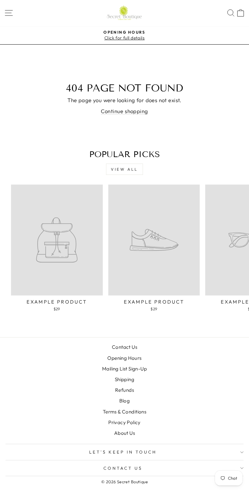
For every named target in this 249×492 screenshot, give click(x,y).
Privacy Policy (124, 422)
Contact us (122, 468)
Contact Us (124, 347)
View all (124, 169)
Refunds (124, 390)
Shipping (124, 379)
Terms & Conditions (124, 412)
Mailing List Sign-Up (124, 369)
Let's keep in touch (123, 452)
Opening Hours (124, 358)
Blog (124, 401)
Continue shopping (124, 111)
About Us (124, 433)
